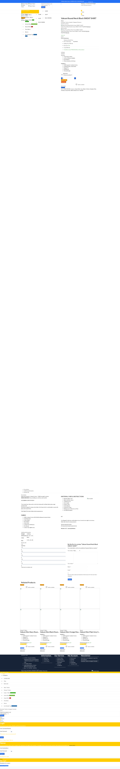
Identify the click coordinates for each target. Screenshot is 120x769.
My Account (73, 658)
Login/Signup (3, 672)
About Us (46, 658)
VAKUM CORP (35, 670)
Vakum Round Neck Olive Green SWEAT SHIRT (71, 31)
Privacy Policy (60, 658)
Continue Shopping (4, 765)
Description (26, 489)
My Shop (72, 659)
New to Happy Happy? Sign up (6, 740)
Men (95, 89)
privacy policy (72, 745)
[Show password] (11, 731)
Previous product (65, 23)
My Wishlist (73, 662)
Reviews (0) (26, 492)
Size (62, 74)
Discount (66, 45)
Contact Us (46, 659)
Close (7, 672)
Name (69, 566)
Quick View (22, 649)
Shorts (61, 630)
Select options (23, 644)
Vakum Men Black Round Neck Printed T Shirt (37, 632)
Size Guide (63, 86)
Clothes (87, 89)
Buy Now (63, 82)
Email (69, 570)
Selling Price (66, 43)
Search (43, 7)
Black (84, 89)
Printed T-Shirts (23, 630)
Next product (64, 28)
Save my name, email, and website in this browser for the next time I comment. (82, 575)
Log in (2, 737)
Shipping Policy (60, 659)
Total (65, 47)
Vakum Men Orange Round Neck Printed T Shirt (58, 632)
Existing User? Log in (4, 756)
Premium (63, 90)
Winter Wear (73, 90)
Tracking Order (73, 663)
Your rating (70, 550)
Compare (22, 648)
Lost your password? (11, 734)
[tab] (61, 489)
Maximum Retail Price (68, 40)
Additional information (29, 490)
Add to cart (64, 80)
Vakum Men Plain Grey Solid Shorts (73, 632)
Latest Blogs (46, 661)
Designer (92, 89)
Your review (71, 563)
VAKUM (63, 53)
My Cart (72, 661)
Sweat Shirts (77, 89)
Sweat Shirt (67, 90)
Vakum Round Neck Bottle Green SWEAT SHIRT (71, 26)
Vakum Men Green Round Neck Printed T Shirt (97, 632)
